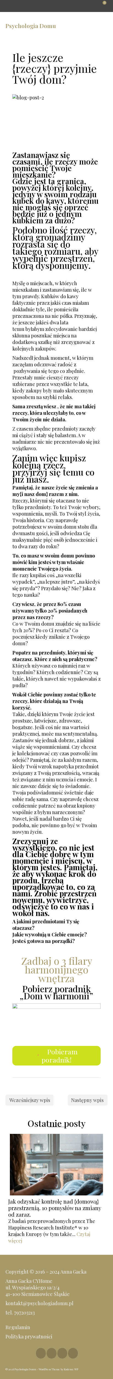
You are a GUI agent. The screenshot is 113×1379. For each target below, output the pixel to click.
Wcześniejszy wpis (29, 1100)
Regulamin (17, 1327)
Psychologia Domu (30, 25)
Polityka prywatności (29, 1336)
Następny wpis (87, 1100)
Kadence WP (71, 1369)
